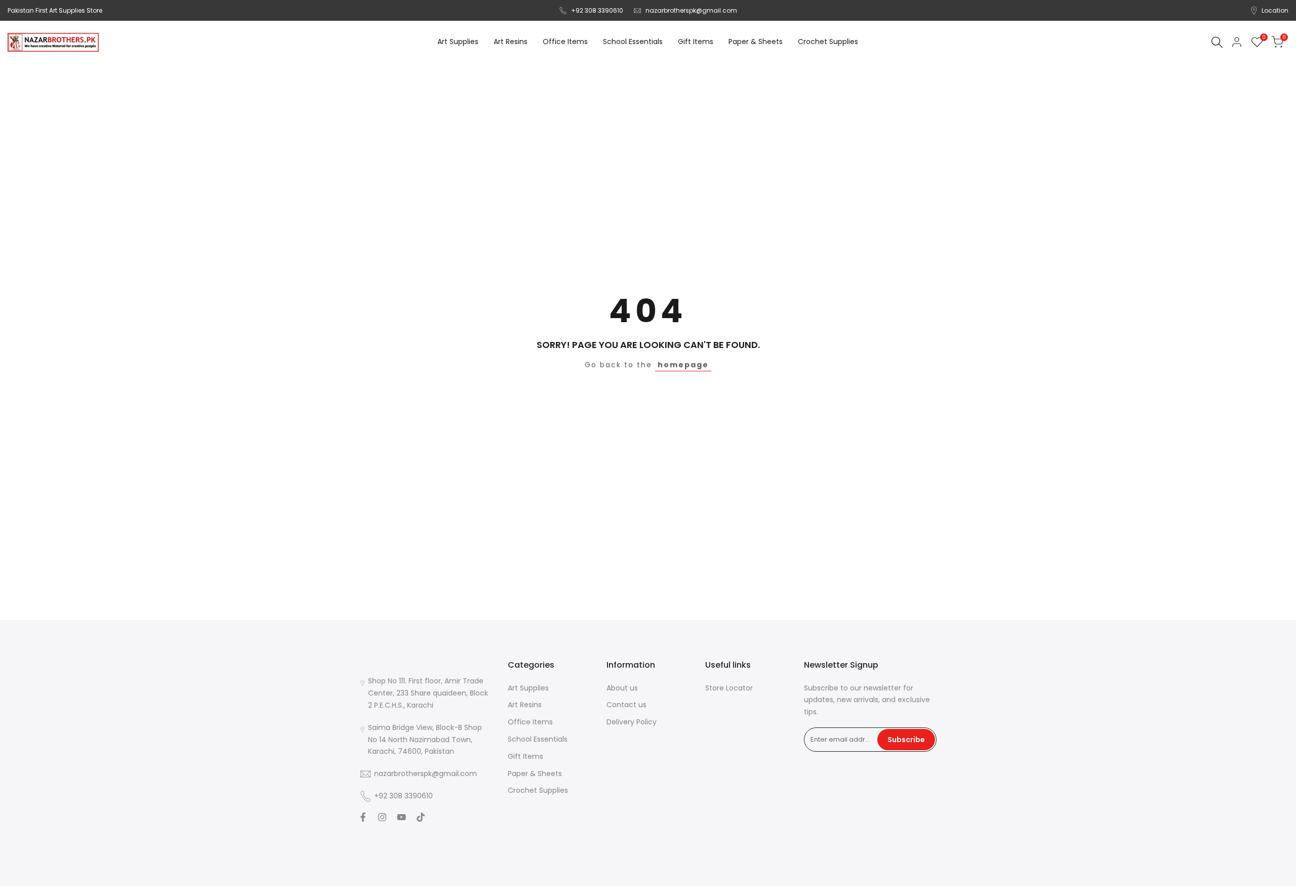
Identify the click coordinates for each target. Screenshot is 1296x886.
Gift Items (525, 756)
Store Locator (729, 688)
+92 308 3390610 (597, 10)
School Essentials (538, 739)
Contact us (626, 705)
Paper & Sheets (535, 773)
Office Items (530, 722)
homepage (683, 365)
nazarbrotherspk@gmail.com (691, 10)
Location (1275, 10)
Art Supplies (528, 688)
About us (622, 688)
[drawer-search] (1217, 42)
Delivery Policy (631, 722)
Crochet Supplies (538, 790)
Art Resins (525, 705)
